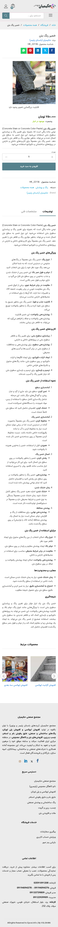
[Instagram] (20, 762)
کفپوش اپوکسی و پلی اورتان (43, 792)
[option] (50, 66)
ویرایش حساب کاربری (46, 837)
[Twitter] (31, 762)
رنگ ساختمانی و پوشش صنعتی (41, 802)
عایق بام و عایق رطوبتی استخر (42, 797)
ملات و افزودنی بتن (47, 813)
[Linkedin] (26, 761)
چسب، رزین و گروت (47, 808)
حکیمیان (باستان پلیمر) (40, 40)
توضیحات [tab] (48, 211)
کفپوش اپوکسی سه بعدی (16, 685)
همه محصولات (27, 187)
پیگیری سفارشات (48, 831)
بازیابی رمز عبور (49, 842)
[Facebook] (37, 761)
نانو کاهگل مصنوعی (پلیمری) (42, 786)
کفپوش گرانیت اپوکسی (45, 685)
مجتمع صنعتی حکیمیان (45, 781)
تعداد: (53, 152)
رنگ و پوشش (42, 187)
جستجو (6, 16)
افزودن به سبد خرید (29, 166)
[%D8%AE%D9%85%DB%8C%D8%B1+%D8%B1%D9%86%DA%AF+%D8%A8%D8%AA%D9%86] (45, 51)
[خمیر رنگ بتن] (52, 51)
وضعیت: (48, 121)
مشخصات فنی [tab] (29, 211)
